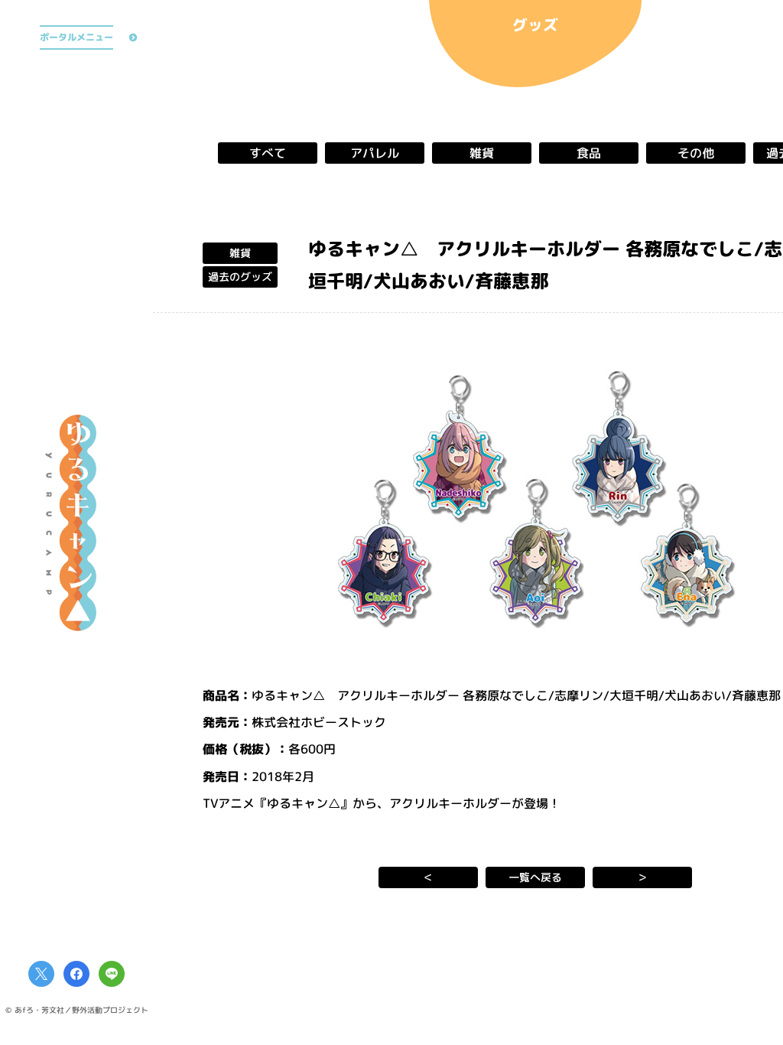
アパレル (374, 153)
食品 (589, 153)
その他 (695, 153)
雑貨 (481, 153)
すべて (267, 153)
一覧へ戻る (535, 877)
